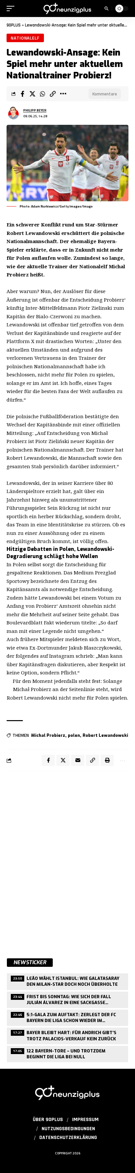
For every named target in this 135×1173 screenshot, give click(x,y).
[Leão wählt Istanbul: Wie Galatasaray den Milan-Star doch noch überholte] (67, 980)
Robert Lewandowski (105, 735)
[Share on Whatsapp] (42, 94)
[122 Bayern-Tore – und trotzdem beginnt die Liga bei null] (67, 1053)
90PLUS (14, 25)
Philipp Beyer (35, 110)
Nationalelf (25, 38)
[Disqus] (67, 861)
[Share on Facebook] (22, 94)
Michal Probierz (48, 735)
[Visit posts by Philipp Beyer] (13, 113)
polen (74, 735)
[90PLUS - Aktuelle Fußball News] (67, 8)
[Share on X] (32, 94)
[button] (12, 8)
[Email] (77, 760)
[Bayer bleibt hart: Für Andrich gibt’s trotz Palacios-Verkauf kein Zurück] (67, 1035)
